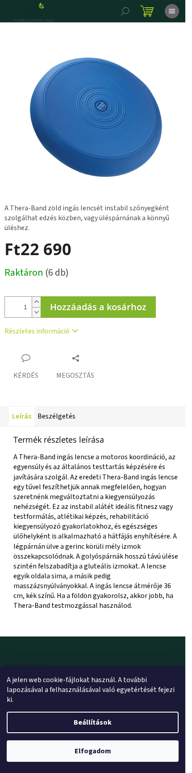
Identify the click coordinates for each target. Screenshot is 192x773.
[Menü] (172, 11)
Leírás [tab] (21, 416)
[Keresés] (125, 11)
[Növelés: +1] (36, 302)
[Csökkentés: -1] (36, 312)
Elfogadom (93, 751)
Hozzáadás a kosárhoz (98, 307)
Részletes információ (37, 331)
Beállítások (93, 722)
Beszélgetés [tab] (56, 416)
